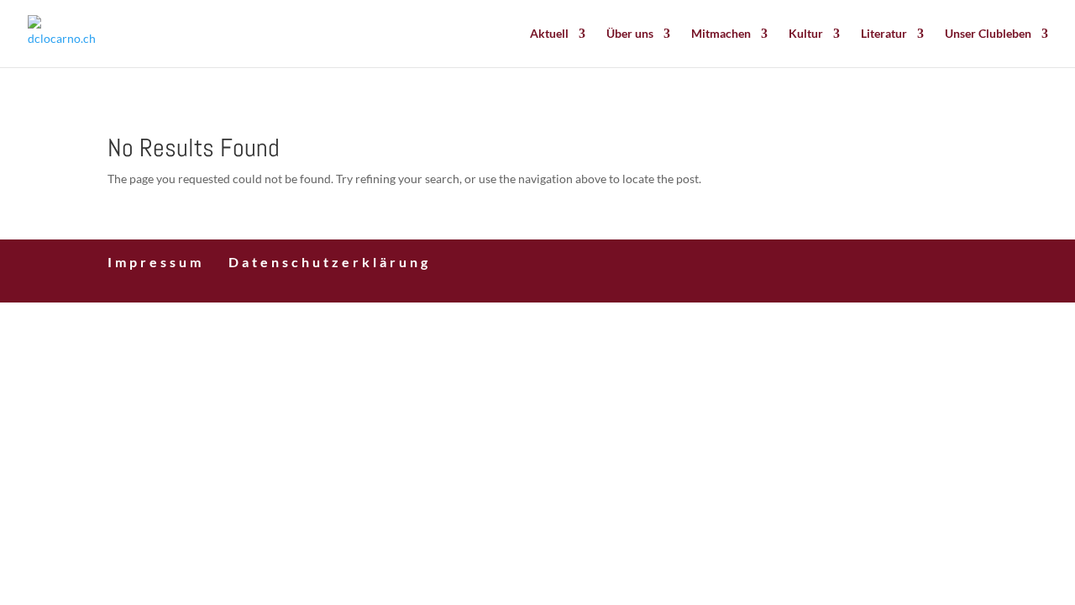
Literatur (884, 34)
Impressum (156, 262)
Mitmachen (721, 34)
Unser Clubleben (988, 34)
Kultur (806, 34)
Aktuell (549, 34)
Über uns (629, 34)
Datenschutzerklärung (329, 262)
